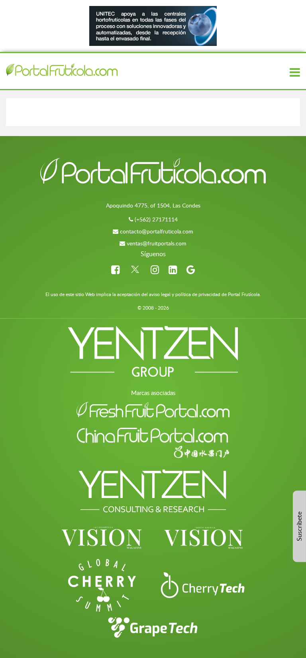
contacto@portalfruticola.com (156, 231)
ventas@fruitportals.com (156, 243)
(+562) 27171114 (156, 219)
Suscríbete (299, 526)
